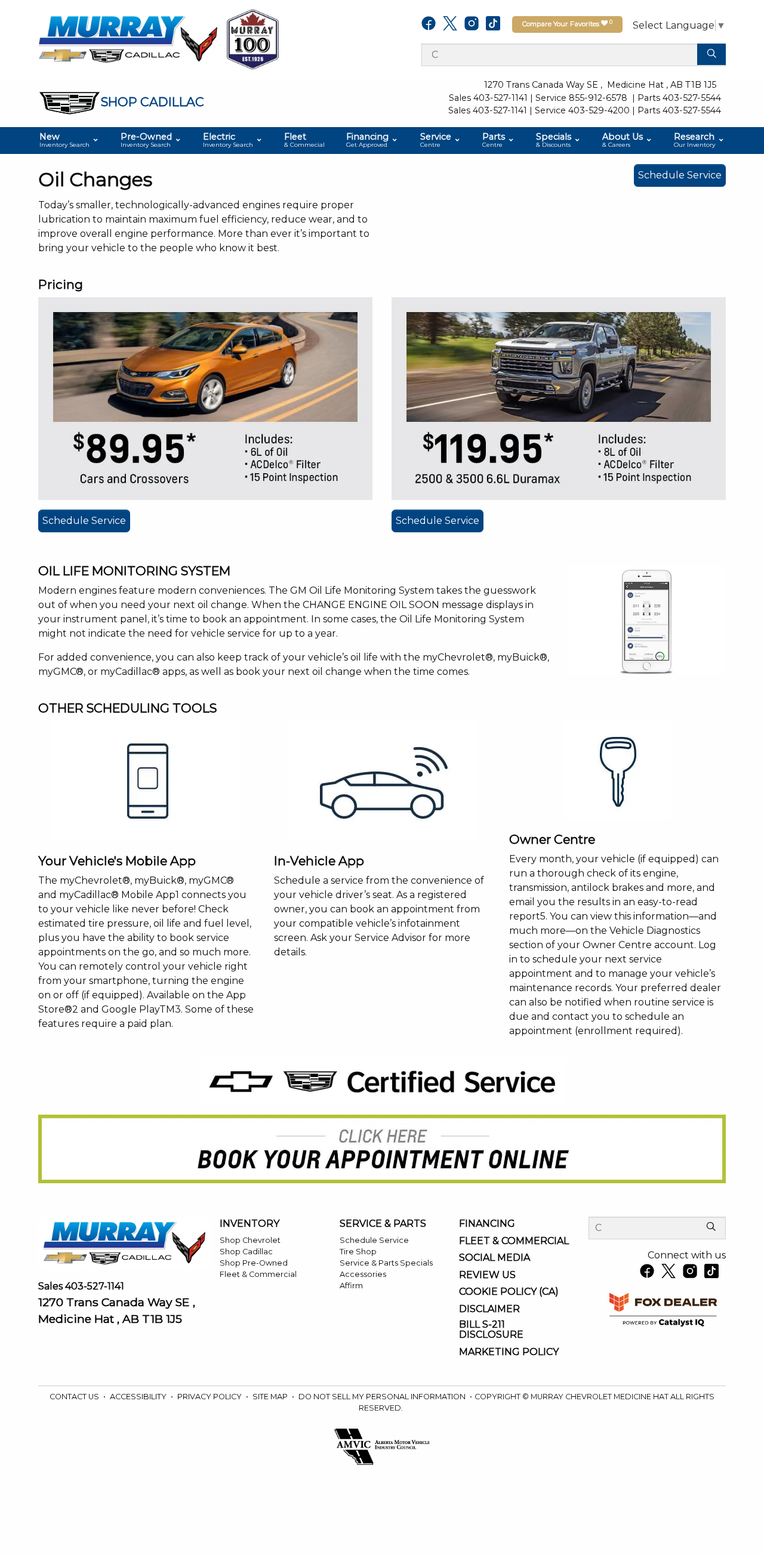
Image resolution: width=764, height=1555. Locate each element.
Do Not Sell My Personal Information (382, 1396)
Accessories (363, 1274)
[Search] (711, 54)
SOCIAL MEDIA (494, 1257)
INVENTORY (249, 1223)
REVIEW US (487, 1275)
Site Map (270, 1396)
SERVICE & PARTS (383, 1223)
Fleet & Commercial (258, 1274)
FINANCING (487, 1223)
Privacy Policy (210, 1396)
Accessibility (139, 1396)
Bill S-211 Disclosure (491, 1329)
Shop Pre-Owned (254, 1262)
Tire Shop (358, 1251)
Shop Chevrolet (250, 1240)
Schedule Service (680, 175)
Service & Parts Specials (386, 1262)
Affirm (351, 1285)
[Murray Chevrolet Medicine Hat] (127, 38)
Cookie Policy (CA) (509, 1291)
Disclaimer (489, 1309)
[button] (69, 140)
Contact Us (75, 1396)
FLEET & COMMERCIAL (514, 1241)
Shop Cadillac (246, 1251)
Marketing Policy (509, 1352)
